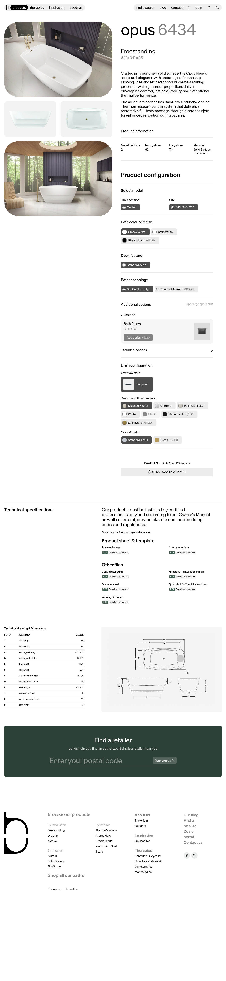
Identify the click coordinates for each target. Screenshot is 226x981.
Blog (163, 7)
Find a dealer (145, 7)
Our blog (191, 815)
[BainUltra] (7, 7)
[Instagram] (194, 855)
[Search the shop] (217, 7)
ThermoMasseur (106, 830)
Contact (177, 7)
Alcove (52, 841)
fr (189, 7)
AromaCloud (104, 841)
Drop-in (53, 835)
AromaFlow (103, 835)
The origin (141, 820)
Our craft (140, 826)
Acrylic (52, 856)
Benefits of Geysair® (148, 856)
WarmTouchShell (106, 846)
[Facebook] (187, 855)
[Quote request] (209, 7)
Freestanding (56, 830)
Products (19, 7)
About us (76, 7)
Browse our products (69, 814)
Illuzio (99, 851)
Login (198, 7)
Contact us (193, 842)
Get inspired (143, 841)
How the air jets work (148, 861)
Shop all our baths (66, 875)
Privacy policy (54, 889)
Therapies (37, 7)
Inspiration (56, 7)
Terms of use (72, 889)
